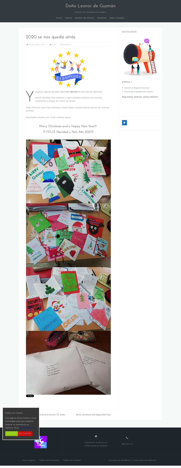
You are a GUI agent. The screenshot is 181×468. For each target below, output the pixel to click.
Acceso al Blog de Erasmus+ (137, 88)
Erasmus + (67, 44)
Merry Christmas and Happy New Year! (93, 414)
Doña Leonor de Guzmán (91, 6)
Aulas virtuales (117, 18)
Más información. (28, 428)
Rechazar (25, 433)
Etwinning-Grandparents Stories (138, 91)
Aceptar (11, 433)
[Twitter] (124, 122)
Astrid (142, 460)
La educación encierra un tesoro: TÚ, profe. (45, 414)
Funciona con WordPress (120, 460)
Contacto (102, 18)
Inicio (59, 18)
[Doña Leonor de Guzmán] (40, 442)
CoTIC (54, 44)
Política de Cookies (72, 460)
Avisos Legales (28, 460)
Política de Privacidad (49, 460)
